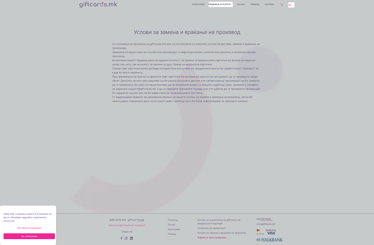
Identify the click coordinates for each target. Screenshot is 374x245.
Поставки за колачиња (29, 228)
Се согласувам (29, 236)
